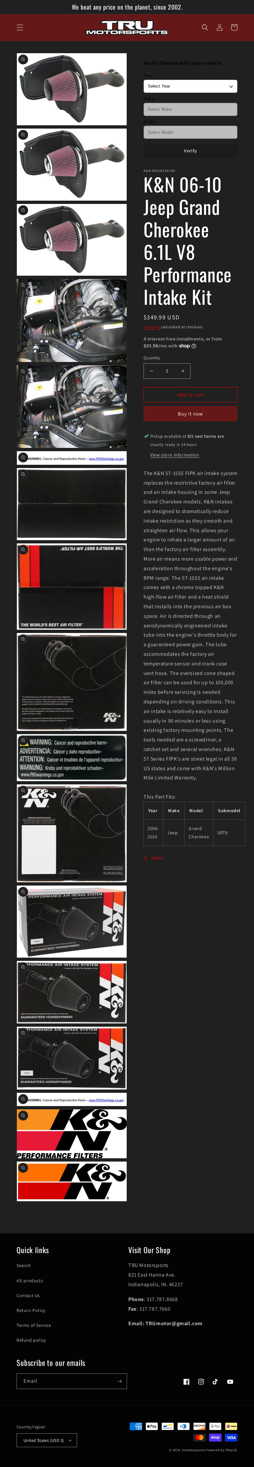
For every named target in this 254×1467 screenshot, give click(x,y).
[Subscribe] (119, 1381)
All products (30, 1281)
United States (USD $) (43, 1440)
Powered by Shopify (221, 1450)
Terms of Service (34, 1325)
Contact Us (28, 1295)
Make (149, 98)
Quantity (152, 358)
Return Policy (31, 1310)
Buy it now (190, 414)
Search (24, 1265)
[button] (20, 27)
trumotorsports (193, 1450)
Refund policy (31, 1340)
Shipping (152, 326)
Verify (190, 151)
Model (150, 122)
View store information (174, 455)
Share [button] (157, 858)
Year (148, 75)
